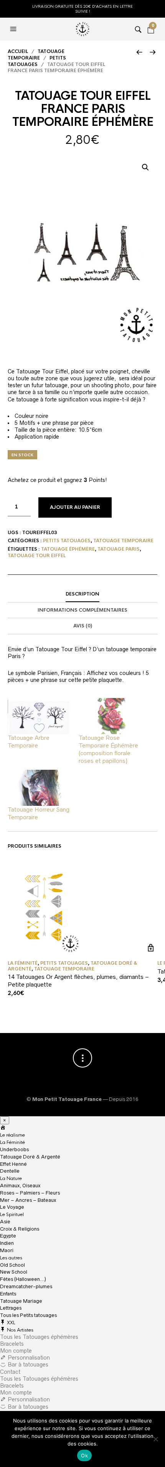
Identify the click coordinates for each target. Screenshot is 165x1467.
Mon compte (16, 1351)
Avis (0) (82, 626)
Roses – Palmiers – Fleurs (30, 1193)
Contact (10, 1372)
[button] (145, 167)
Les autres (11, 1258)
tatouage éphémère (68, 549)
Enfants (8, 1294)
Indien (7, 1243)
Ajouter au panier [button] (150, 947)
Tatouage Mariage (21, 1301)
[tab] (82, 594)
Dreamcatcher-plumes (26, 1286)
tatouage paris (118, 549)
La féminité (23, 963)
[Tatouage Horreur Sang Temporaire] (39, 788)
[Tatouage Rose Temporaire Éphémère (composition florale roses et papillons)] (110, 716)
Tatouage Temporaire (36, 54)
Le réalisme (12, 1135)
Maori (6, 1250)
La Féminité (12, 1142)
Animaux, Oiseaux (20, 1185)
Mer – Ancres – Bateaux (28, 1200)
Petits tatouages (37, 61)
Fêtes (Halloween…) (23, 1279)
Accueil (18, 51)
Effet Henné (13, 1164)
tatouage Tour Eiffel (37, 556)
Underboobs (14, 1149)
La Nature (11, 1178)
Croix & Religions (19, 1229)
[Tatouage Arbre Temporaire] (39, 716)
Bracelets (12, 1344)
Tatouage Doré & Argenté (30, 1157)
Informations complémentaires (82, 610)
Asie (5, 1221)
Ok (84, 1455)
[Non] (155, 1439)
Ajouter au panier (75, 507)
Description (82, 594)
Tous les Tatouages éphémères (39, 1337)
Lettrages (10, 1308)
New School (13, 1272)
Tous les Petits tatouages (28, 1315)
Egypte (8, 1236)
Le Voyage (12, 1207)
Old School (12, 1265)
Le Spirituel (12, 1214)
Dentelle (10, 1171)
